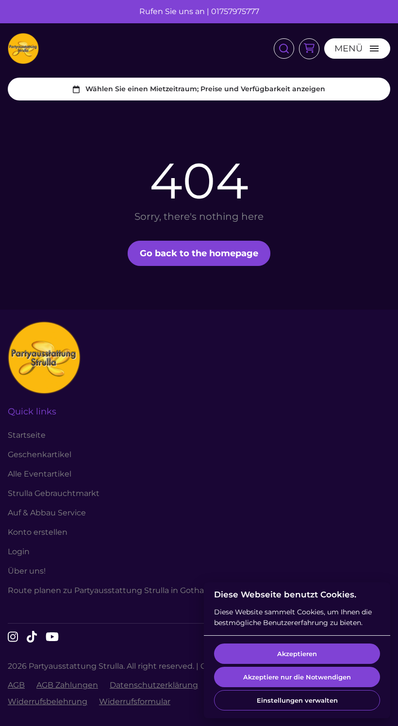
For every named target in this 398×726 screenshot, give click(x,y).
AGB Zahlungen (67, 685)
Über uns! (27, 571)
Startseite (27, 435)
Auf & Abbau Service (47, 512)
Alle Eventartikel (39, 473)
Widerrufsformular (134, 701)
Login (19, 551)
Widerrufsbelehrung (47, 701)
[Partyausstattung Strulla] (23, 48)
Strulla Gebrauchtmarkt (54, 493)
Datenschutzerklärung (154, 685)
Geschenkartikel (39, 454)
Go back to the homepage (199, 253)
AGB (16, 685)
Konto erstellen (37, 532)
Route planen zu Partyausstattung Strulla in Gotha (106, 590)
